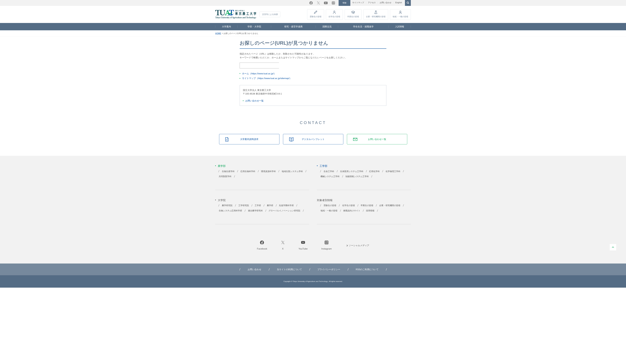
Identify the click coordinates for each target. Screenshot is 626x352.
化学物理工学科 (393, 171)
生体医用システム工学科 (351, 171)
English (398, 2)
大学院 (222, 200)
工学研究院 (243, 205)
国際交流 (327, 26)
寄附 (344, 3)
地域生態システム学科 (292, 171)
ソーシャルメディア (359, 245)
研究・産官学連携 (293, 26)
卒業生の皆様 (353, 16)
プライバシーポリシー (328, 269)
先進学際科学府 (286, 205)
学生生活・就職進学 (363, 26)
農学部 (222, 166)
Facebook (311, 3)
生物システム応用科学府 (230, 211)
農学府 (270, 205)
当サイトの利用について (289, 269)
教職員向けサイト (351, 211)
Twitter (318, 3)
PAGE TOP (613, 247)
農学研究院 (227, 205)
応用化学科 (374, 171)
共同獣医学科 (225, 176)
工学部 (323, 166)
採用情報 (370, 211)
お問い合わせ (385, 2)
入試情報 (399, 26)
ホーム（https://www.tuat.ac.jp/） (259, 73)
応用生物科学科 (247, 171)
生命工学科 (329, 171)
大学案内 (226, 26)
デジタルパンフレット (313, 139)
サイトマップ (358, 2)
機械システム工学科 (330, 176)
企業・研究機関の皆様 (376, 16)
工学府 (258, 205)
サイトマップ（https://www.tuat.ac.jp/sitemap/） (267, 78)
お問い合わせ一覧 (254, 100)
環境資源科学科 (268, 171)
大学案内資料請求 (249, 139)
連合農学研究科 (255, 211)
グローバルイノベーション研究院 (284, 211)
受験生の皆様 (315, 16)
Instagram (333, 3)
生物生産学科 (228, 171)
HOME (218, 33)
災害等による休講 (270, 14)
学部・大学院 (254, 26)
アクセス (372, 2)
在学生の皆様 (334, 16)
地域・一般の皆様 (400, 16)
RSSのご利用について (367, 269)
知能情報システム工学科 (357, 176)
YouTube (326, 3)
